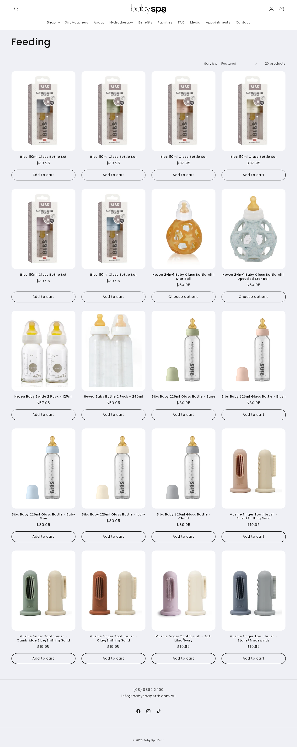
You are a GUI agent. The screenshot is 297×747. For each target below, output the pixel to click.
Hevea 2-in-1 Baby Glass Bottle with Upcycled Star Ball (253, 277)
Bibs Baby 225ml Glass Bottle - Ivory (113, 514)
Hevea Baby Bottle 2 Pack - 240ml (113, 396)
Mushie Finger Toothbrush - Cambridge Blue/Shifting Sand (43, 638)
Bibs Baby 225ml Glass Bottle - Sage (183, 396)
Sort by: (210, 63)
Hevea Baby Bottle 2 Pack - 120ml (43, 396)
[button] (17, 9)
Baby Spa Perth (153, 740)
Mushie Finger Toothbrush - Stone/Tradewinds (253, 638)
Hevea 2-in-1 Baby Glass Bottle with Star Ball (183, 277)
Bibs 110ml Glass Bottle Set (43, 157)
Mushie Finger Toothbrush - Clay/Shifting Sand (113, 638)
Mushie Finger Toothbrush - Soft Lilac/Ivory (183, 638)
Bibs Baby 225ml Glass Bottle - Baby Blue (43, 516)
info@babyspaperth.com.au (148, 695)
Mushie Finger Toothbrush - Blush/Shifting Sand (253, 516)
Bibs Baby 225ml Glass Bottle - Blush (253, 396)
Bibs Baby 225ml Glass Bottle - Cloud (183, 516)
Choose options (184, 296)
